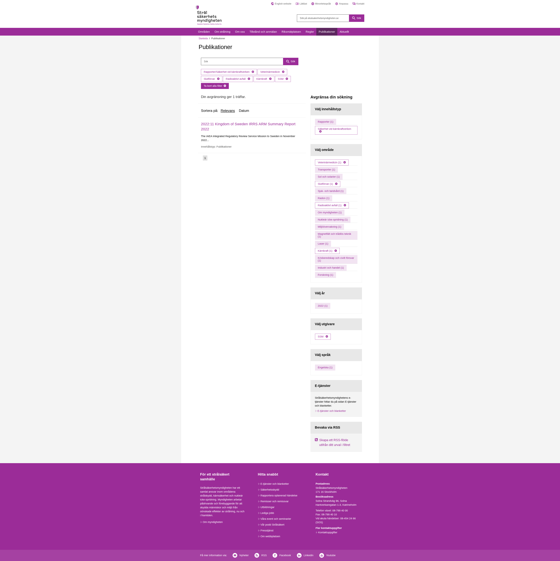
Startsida (203, 38)
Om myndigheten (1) (330, 212)
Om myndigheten (213, 522)
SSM (281, 78)
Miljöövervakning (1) (329, 226)
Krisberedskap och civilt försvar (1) (336, 259)
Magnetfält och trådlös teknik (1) (334, 235)
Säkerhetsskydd (269, 489)
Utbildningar (267, 507)
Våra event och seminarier (275, 518)
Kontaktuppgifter (327, 532)
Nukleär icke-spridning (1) (333, 219)
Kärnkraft (262, 78)
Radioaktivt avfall (236, 78)
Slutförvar (210, 78)
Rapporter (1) (325, 121)
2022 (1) (323, 305)
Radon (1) (323, 198)
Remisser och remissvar (274, 501)
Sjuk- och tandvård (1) (331, 191)
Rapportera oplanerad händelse (278, 495)
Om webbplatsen (270, 536)
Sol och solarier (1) (329, 176)
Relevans (228, 111)
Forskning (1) (325, 274)
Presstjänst (266, 530)
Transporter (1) (326, 169)
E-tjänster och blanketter (331, 410)
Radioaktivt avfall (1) (330, 205)
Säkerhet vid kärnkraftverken (334, 128)
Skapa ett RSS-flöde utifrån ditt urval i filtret (334, 442)
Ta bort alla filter (213, 85)
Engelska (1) (325, 367)
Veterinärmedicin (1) (330, 162)
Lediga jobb (267, 513)
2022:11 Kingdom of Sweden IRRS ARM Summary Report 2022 (248, 126)
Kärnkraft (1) (325, 250)
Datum (244, 111)
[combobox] (330, 18)
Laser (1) (323, 243)
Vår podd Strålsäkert (272, 524)
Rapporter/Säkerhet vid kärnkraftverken (227, 71)
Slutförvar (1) (326, 183)
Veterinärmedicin (270, 71)
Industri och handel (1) (331, 267)
